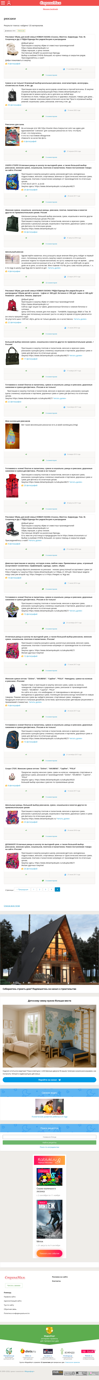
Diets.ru (28, 1356)
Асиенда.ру (67, 1356)
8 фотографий (14, 63)
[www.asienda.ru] (68, 1354)
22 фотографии (14, 322)
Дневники (10, 31)
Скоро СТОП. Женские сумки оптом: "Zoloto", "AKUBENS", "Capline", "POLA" (40, 768)
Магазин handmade (50, 9)
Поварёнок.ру (9, 1356)
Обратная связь (10, 1309)
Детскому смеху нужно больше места (49, 1000)
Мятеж (40, 1241)
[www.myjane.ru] (48, 1354)
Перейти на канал (47, 1079)
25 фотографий (30, 822)
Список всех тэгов (12, 906)
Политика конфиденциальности (17, 1313)
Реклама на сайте (60, 1277)
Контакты (56, 1281)
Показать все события (49, 1253)
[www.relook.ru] (88, 1354)
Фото (21, 31)
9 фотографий (14, 705)
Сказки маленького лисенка (46, 1190)
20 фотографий (30, 485)
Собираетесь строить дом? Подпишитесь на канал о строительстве (39, 988)
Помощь (7, 1292)
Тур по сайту (9, 1305)
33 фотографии (14, 105)
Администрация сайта (12, 1301)
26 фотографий (30, 189)
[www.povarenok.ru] (9, 1354)
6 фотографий (30, 141)
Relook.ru (88, 1356)
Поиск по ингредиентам (49, 1147)
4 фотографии (14, 271)
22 (51, 283)
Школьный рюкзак (14, 252)
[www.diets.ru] (28, 1354)
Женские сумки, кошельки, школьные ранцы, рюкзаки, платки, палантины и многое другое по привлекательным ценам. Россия (46, 211)
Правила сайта (9, 1297)
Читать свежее (13, 1285)
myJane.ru (48, 1356)
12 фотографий (30, 656)
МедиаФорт (49, 1336)
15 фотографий (30, 614)
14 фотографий (14, 578)
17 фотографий (30, 359)
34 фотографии (30, 232)
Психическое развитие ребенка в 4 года (49, 1116)
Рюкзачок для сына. (14, 124)
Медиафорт (29, 1371)
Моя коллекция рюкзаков (17, 421)
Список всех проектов (72, 1362)
